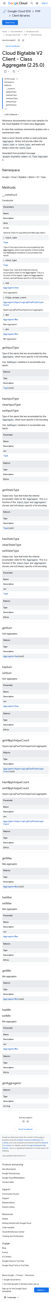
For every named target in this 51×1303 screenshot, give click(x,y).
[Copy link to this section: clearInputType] (23, 405)
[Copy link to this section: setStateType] (21, 551)
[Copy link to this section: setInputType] (21, 411)
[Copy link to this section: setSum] (14, 673)
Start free (10, 22)
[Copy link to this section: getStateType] (22, 490)
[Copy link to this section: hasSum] (14, 667)
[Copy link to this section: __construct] (20, 195)
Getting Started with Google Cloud (16, 1223)
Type (5, 242)
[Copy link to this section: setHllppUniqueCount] (31, 788)
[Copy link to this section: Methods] (19, 187)
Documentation (16, 32)
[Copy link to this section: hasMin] (13, 1010)
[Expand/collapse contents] (17, 79)
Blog (4, 1248)
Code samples (8, 1227)
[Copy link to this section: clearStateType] (24, 545)
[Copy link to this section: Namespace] (22, 170)
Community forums (10, 1194)
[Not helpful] (23, 40)
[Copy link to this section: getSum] (14, 628)
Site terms (29, 1275)
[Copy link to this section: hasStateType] (22, 539)
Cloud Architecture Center (13, 1232)
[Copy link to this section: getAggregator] (24, 1083)
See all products (9, 1169)
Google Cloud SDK (19, 11)
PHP (37, 11)
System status (8, 1207)
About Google (8, 1275)
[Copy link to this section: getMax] (14, 858)
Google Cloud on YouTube (13, 1261)
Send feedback (13, 46)
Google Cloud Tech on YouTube (15, 1265)
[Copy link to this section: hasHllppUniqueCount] (32, 782)
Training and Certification (13, 1236)
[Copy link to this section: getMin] (13, 971)
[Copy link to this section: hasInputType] (21, 399)
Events (5, 1252)
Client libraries (21, 15)
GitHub (5, 1219)
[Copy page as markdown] (14, 71)
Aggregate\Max (10, 319)
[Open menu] (4, 3)
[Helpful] (19, 40)
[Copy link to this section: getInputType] (21, 348)
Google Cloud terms (12, 1280)
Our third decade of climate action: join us (21, 1284)
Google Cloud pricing (11, 1173)
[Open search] (31, 3)
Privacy (19, 1275)
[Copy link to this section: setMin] (13, 1016)
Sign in (45, 3)
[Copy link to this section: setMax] (14, 903)
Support (5, 1198)
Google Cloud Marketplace (13, 1178)
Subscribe (42, 1290)
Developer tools (32, 32)
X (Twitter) (6, 1257)
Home (4, 32)
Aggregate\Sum (10, 287)
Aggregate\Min (10, 334)
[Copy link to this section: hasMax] (14, 897)
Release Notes (8, 1203)
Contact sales (8, 1182)
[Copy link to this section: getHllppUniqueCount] (32, 740)
